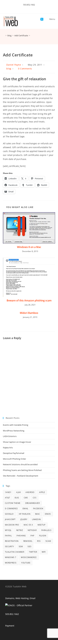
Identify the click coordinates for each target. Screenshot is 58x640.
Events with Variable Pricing (15, 425)
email (25, 508)
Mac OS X (28, 524)
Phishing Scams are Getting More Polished (22, 470)
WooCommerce (29, 557)
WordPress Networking (13, 430)
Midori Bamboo (29, 313)
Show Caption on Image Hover (17, 442)
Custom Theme (12, 503)
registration (12, 541)
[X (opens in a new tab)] (27, 8)
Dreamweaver (32, 503)
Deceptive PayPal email (13, 453)
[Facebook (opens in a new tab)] (30, 8)
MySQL (8, 530)
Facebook (38, 508)
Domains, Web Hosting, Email (20, 598)
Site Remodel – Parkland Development (20, 475)
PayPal (8, 535)
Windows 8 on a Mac (29, 247)
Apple (42, 492)
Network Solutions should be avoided (20, 464)
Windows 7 (10, 557)
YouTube (25, 562)
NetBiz (19, 530)
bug (17, 497)
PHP (32, 535)
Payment (9, 625)
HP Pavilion (24, 514)
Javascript (10, 519)
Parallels (46, 530)
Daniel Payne (13, 64)
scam (48, 541)
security (9, 546)
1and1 (8, 492)
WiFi (44, 552)
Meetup (41, 524)
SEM (21, 546)
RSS (39, 541)
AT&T (7, 497)
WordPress (11, 562)
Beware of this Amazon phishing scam (29, 300)
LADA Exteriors (10, 436)
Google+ (9, 514)
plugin (42, 535)
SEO (29, 546)
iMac (37, 514)
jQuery (23, 519)
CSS (34, 497)
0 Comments (25, 68)
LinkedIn (36, 519)
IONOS (48, 514)
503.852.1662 (29, 4)
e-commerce (11, 508)
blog (8, 68)
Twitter (33, 552)
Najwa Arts (8, 447)
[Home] (3, 35)
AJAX (18, 492)
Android (30, 492)
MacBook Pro (12, 524)
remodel (27, 541)
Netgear (32, 530)
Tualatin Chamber (14, 552)
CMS (26, 497)
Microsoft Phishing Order (14, 458)
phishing (21, 535)
